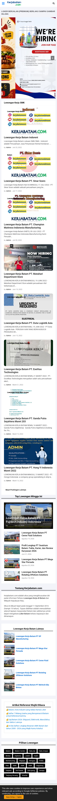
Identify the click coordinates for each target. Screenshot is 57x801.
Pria (7, 766)
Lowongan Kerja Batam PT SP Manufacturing (28, 637)
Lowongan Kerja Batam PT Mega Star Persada (37, 560)
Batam (8, 751)
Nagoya (22, 761)
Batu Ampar (43, 751)
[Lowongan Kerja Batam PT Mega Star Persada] (12, 563)
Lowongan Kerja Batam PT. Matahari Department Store (23, 275)
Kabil (36, 756)
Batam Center (20, 751)
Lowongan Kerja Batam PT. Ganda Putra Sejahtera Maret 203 (25, 420)
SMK (22, 766)
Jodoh (27, 756)
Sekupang (31, 770)
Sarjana (8, 770)
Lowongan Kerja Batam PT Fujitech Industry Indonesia (23, 519)
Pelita (41, 761)
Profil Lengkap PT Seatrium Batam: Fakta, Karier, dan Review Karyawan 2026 (37, 548)
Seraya (41, 770)
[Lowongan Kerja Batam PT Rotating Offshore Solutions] (12, 576)
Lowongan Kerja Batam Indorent (21, 137)
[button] (3, 3)
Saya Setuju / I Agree (14, 797)
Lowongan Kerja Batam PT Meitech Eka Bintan (32, 686)
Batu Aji (32, 751)
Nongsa (32, 761)
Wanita (24, 775)
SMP (30, 766)
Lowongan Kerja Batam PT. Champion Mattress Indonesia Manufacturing (24, 226)
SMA (14, 766)
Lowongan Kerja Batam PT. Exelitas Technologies (23, 371)
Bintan (8, 756)
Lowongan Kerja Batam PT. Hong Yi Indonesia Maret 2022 (28, 469)
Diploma (18, 756)
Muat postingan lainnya (16, 490)
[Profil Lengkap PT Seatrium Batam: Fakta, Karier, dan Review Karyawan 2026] (12, 549)
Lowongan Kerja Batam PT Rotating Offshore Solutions (35, 573)
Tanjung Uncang (12, 775)
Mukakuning (10, 761)
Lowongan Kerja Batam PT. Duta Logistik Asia (28, 323)
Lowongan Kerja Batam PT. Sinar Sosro (24, 181)
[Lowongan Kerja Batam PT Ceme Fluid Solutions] (12, 536)
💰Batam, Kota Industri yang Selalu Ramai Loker (26, 710)
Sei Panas (19, 770)
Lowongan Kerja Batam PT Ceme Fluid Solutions (34, 534)
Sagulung (39, 766)
